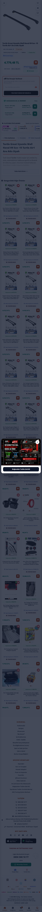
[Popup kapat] (37, 442)
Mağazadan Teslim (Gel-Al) (21, 469)
